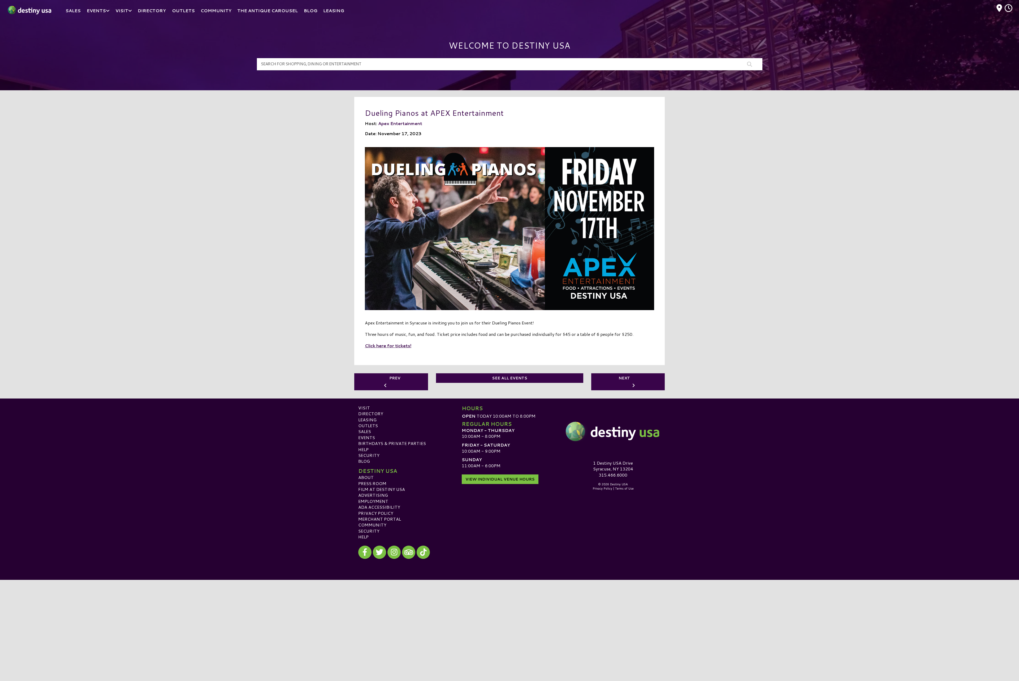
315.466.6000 (613, 475)
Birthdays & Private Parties (392, 443)
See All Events (509, 378)
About (366, 477)
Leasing (367, 420)
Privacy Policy (375, 513)
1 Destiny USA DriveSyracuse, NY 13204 (613, 466)
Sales (364, 431)
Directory (370, 413)
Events (366, 437)
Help (363, 449)
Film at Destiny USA (381, 489)
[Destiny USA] (613, 431)
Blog (364, 461)
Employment (373, 501)
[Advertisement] (509, 617)
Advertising (373, 495)
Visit (364, 408)
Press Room (372, 483)
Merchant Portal (379, 519)
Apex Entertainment (400, 123)
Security (368, 455)
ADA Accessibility (379, 507)
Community (372, 525)
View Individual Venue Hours (500, 479)
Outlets (368, 425)
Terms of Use (624, 488)
